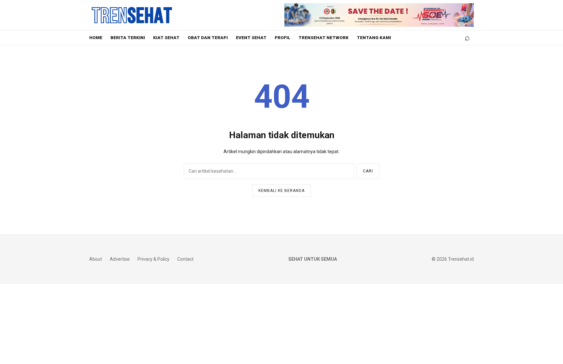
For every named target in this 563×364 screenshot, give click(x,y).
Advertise (120, 259)
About (95, 259)
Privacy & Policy (153, 259)
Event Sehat (251, 37)
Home (95, 37)
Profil (282, 37)
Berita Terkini (127, 37)
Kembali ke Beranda (281, 190)
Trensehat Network (323, 37)
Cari (368, 171)
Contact (185, 259)
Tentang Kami (374, 37)
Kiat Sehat (166, 37)
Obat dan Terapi (208, 37)
